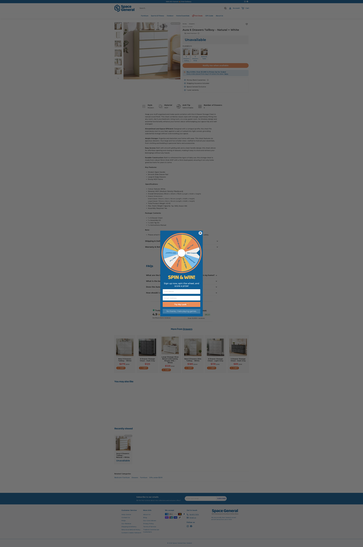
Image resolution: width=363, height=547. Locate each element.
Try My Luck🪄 (181, 304)
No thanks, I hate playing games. (181, 311)
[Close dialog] (200, 233)
